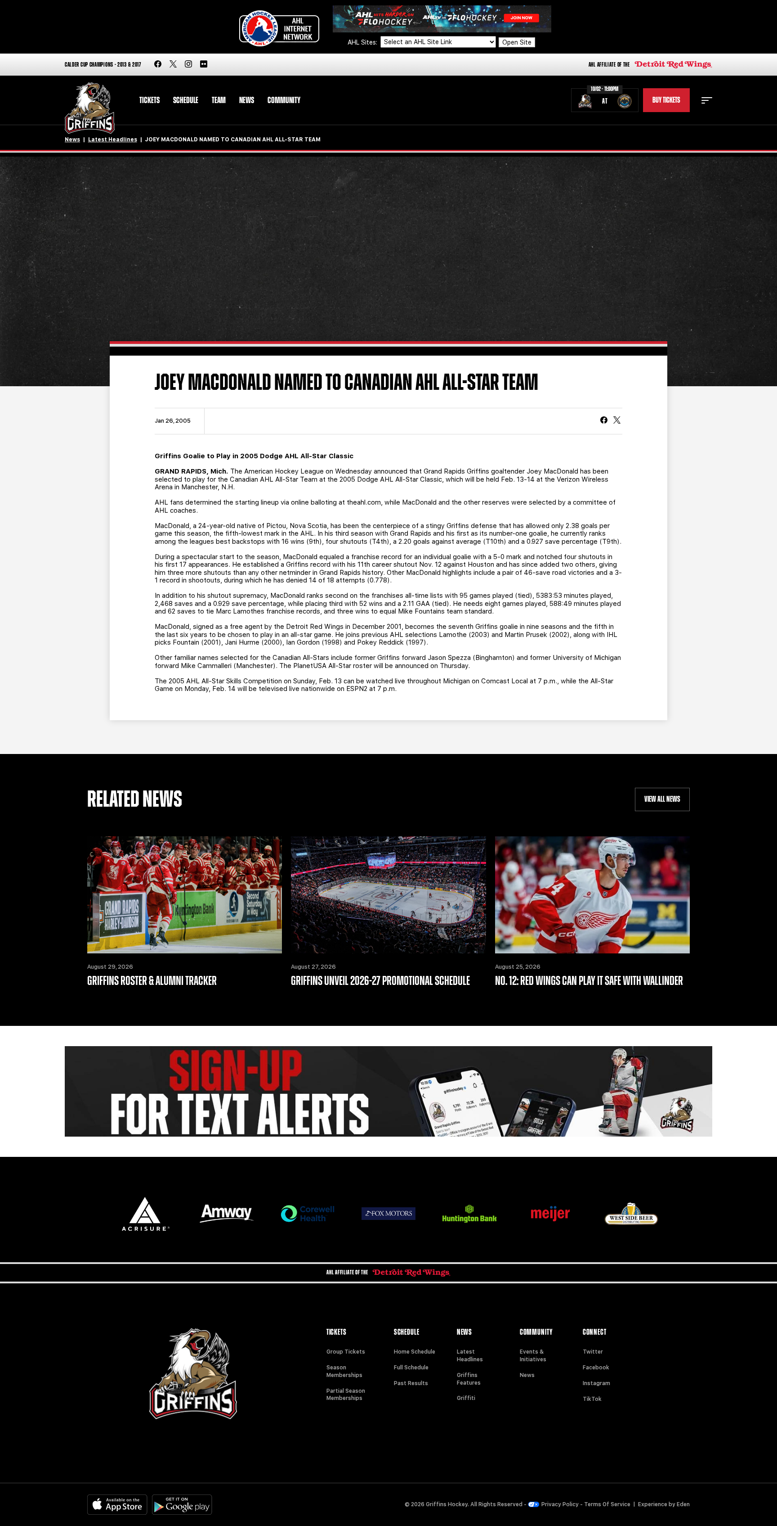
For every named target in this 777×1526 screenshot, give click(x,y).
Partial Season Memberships (345, 1395)
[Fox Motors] (388, 1213)
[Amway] (227, 1214)
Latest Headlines (112, 139)
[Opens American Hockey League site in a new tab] (279, 28)
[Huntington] (469, 1214)
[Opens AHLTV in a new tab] (442, 18)
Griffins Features (469, 1379)
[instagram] (188, 65)
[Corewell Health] (308, 1214)
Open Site (516, 42)
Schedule (185, 100)
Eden (683, 1504)
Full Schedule (411, 1367)
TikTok (592, 1399)
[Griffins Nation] (388, 1091)
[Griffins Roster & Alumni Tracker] (184, 894)
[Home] (90, 108)
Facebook (596, 1367)
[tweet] (617, 421)
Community (284, 100)
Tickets (149, 100)
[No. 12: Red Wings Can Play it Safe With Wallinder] (592, 894)
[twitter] (173, 65)
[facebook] (157, 65)
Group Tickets (345, 1352)
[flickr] (203, 64)
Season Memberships (344, 1371)
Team (219, 100)
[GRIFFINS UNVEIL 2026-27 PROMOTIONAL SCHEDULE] (388, 894)
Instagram (596, 1383)
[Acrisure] (146, 1214)
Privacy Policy (560, 1504)
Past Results (411, 1383)
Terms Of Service (607, 1504)
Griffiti (466, 1398)
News (246, 100)
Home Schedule (414, 1352)
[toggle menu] (706, 100)
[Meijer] (550, 1214)
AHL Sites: (363, 42)
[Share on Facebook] (603, 421)
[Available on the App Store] (117, 1504)
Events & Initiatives (533, 1356)
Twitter (593, 1352)
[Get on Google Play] (182, 1504)
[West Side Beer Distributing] (631, 1213)
